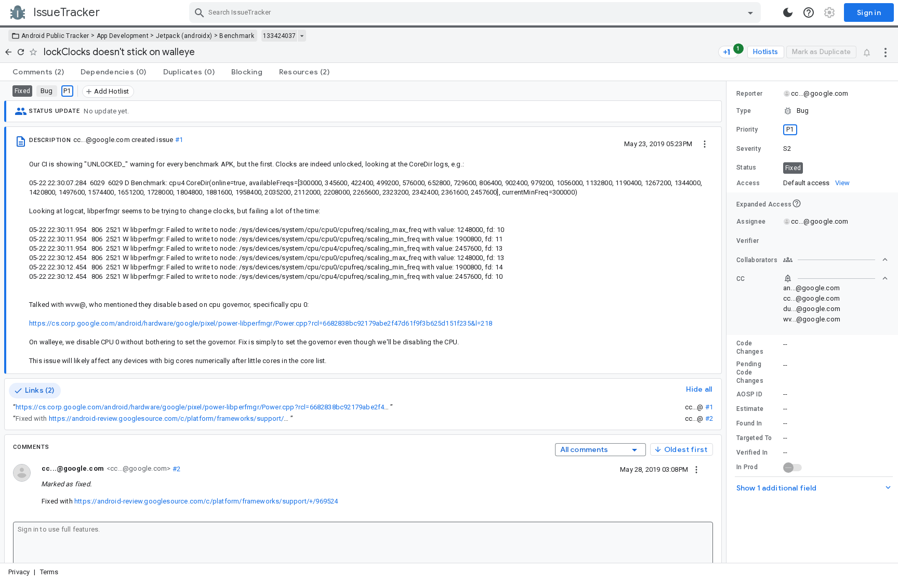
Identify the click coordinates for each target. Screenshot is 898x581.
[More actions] (885, 52)
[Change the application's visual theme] (787, 12)
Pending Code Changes (749, 372)
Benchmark (236, 36)
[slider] (728, 322)
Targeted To (754, 438)
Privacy (19, 572)
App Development (123, 36)
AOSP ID (749, 394)
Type (743, 110)
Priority (747, 129)
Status (746, 167)
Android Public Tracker (55, 36)
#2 (709, 418)
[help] (808, 12)
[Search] (199, 12)
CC (740, 278)
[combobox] (476, 12)
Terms (49, 572)
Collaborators (756, 260)
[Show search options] (750, 12)
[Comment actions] (696, 469)
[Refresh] (21, 52)
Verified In (752, 452)
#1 (179, 140)
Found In (749, 423)
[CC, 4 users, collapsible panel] (835, 278)
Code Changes (749, 347)
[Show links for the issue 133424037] (301, 36)
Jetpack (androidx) (184, 36)
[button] (812, 111)
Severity (748, 148)
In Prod (747, 467)
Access (748, 183)
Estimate (749, 408)
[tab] (38, 72)
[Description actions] (704, 143)
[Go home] (8, 52)
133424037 (279, 36)
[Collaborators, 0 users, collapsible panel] (835, 259)
